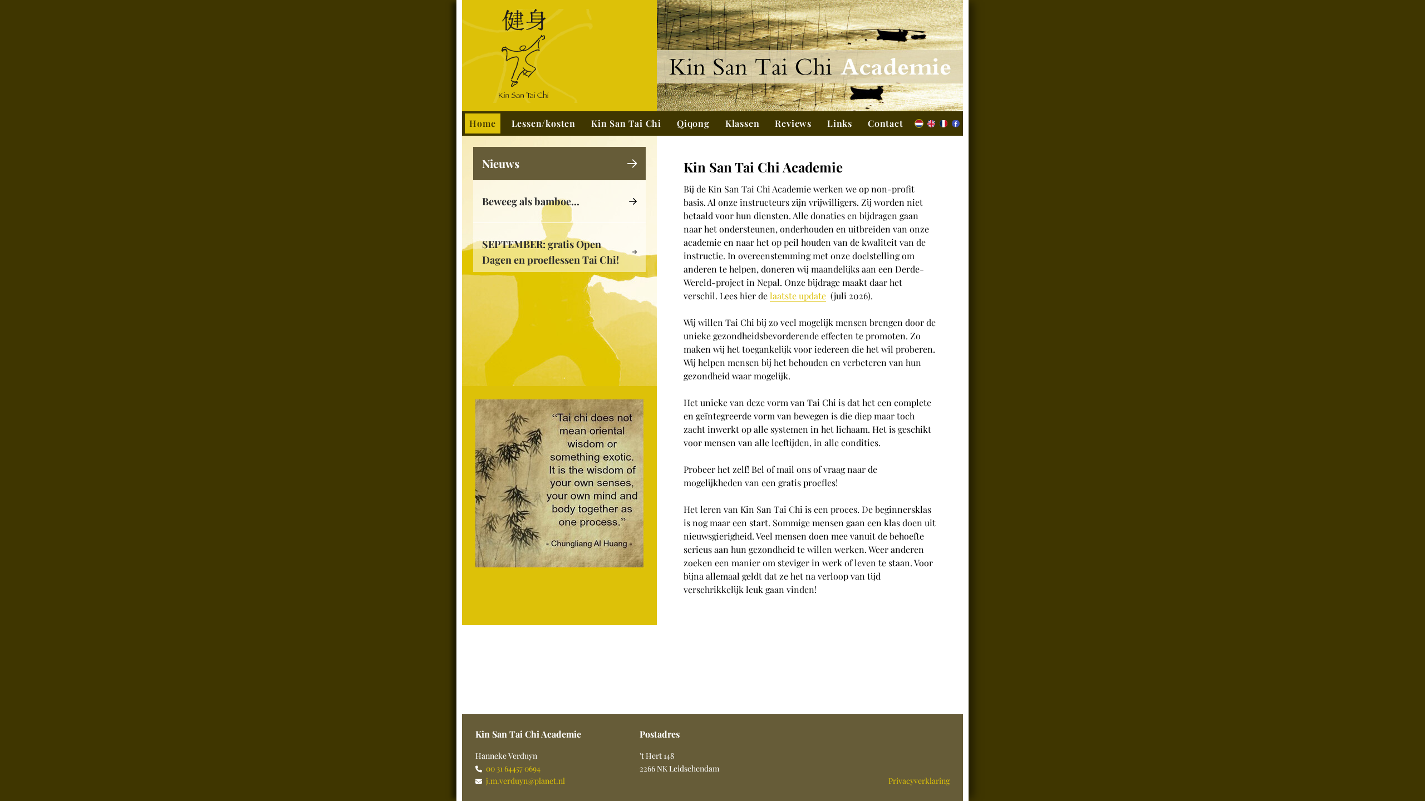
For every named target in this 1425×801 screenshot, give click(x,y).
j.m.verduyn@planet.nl (525, 780)
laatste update (798, 295)
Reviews (793, 123)
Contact (885, 123)
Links (839, 123)
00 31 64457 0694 (513, 768)
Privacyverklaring (919, 780)
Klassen (742, 123)
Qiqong (693, 123)
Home (482, 123)
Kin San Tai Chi (626, 123)
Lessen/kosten (544, 123)
